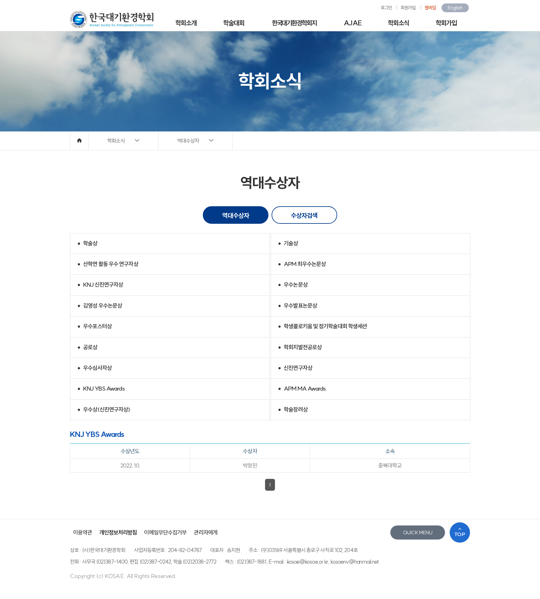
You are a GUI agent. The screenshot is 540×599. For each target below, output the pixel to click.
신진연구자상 (294, 368)
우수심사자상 (93, 368)
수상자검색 (304, 215)
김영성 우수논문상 (98, 306)
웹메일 (430, 8)
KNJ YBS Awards (100, 389)
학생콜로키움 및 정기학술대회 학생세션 (321, 327)
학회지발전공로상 (299, 347)
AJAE (352, 23)
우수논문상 (292, 285)
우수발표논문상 (296, 306)
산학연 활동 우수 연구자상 (106, 264)
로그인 (386, 8)
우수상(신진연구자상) (102, 410)
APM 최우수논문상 (301, 264)
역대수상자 (235, 215)
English (455, 8)
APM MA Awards (301, 389)
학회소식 (398, 23)
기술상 (287, 243)
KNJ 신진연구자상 (99, 285)
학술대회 (233, 23)
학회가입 (446, 23)
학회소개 (186, 23)
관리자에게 (206, 532)
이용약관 (82, 532)
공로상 (86, 347)
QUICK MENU (417, 532)
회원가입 (408, 8)
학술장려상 (292, 410)
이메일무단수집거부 (165, 532)
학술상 (86, 243)
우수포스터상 (93, 327)
